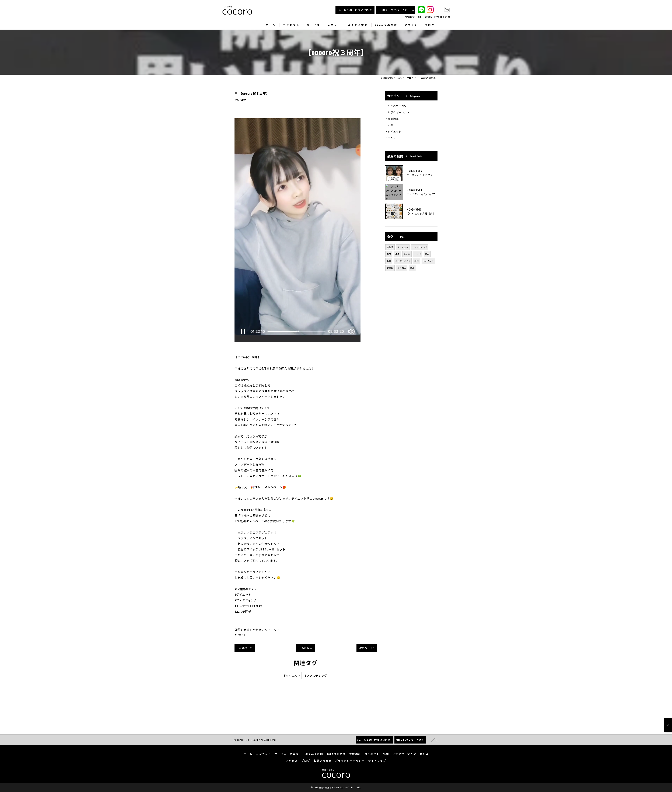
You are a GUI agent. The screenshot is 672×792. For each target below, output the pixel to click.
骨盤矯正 (393, 118)
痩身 (397, 254)
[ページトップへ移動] (434, 739)
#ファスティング (315, 675)
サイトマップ (377, 760)
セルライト (428, 261)
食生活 (390, 247)
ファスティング (419, 247)
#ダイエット (292, 675)
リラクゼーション (398, 112)
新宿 (389, 254)
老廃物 (390, 268)
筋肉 (412, 268)
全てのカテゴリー (398, 106)
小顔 (390, 125)
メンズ (392, 138)
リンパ (417, 254)
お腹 (389, 261)
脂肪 (416, 261)
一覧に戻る (305, 648)
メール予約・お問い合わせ (355, 10)
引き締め (401, 268)
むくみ (407, 254)
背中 (427, 254)
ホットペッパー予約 (395, 10)
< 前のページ (244, 648)
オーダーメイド (402, 261)
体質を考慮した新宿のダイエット (257, 629)
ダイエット (240, 635)
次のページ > (366, 648)
